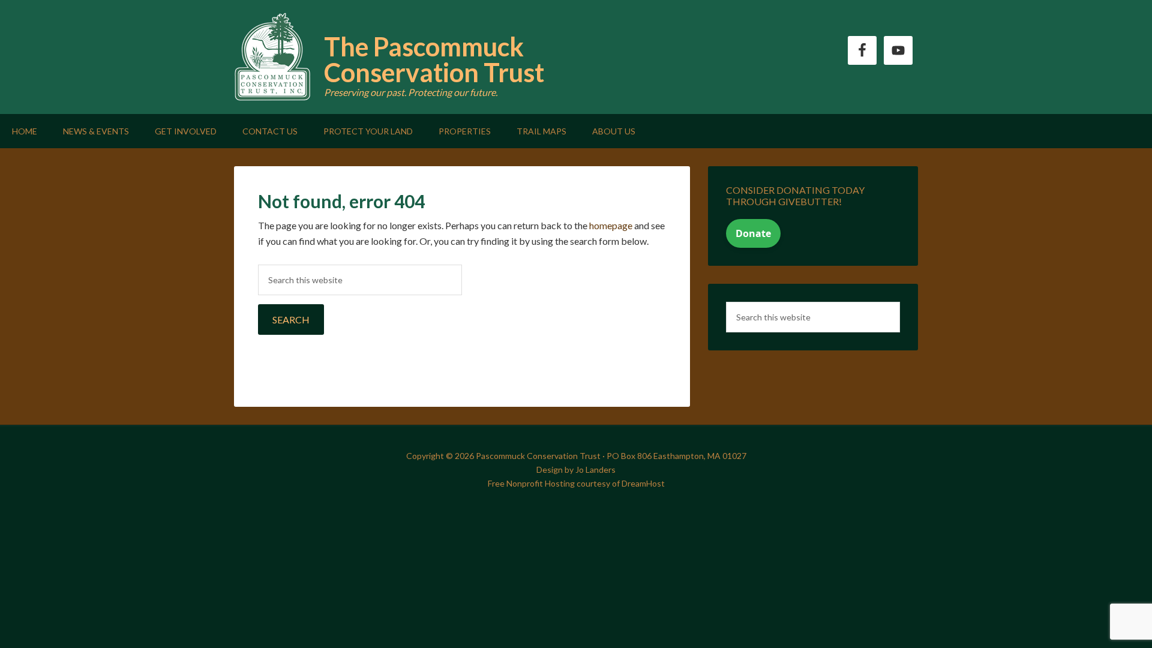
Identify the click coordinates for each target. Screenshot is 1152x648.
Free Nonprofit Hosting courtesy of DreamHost (576, 483)
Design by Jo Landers (576, 469)
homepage (610, 225)
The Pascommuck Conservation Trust (434, 59)
